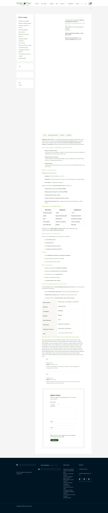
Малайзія (60, 315)
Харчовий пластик (62, 306)
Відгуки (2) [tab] (69, 135)
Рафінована (60, 310)
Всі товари (43, 3)
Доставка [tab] (62, 135)
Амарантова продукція (23, 21)
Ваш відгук (53, 406)
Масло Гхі (20, 36)
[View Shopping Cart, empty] (90, 3)
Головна (37, 3)
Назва (51, 421)
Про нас (62, 3)
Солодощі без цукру (23, 47)
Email (51, 427)
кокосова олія (78, 39)
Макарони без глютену (23, 34)
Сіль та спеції (21, 43)
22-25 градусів (61, 328)
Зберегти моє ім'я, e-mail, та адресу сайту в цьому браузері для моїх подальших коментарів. (63, 436)
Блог (57, 3)
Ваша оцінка (53, 402)
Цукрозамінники (22, 58)
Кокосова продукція (23, 29)
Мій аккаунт (70, 3)
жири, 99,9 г (76, 301)
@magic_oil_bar (53, 465)
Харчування (66, 323)
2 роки (59, 319)
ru (81, 3)
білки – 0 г (64, 301)
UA (85, 3)
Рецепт (20, 84)
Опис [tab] (45, 135)
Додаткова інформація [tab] (53, 135)
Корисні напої (21, 32)
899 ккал (60, 301)
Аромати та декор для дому (24, 23)
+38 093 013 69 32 (83, 469)
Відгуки (51, 3)
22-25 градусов (68, 328)
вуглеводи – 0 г (70, 301)
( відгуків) (67, 30)
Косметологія (61, 323)
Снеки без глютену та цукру (24, 45)
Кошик (77, 3)
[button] (91, 8)
